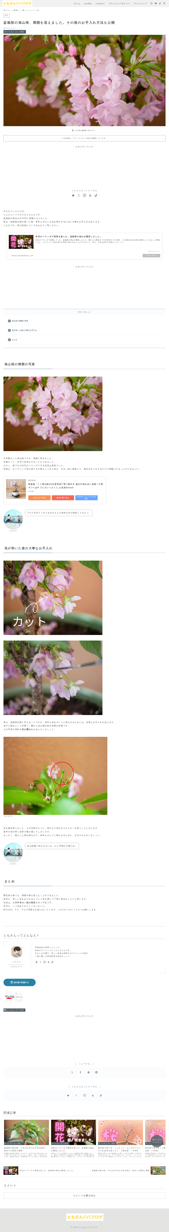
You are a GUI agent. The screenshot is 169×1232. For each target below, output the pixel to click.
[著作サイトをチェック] (73, 195)
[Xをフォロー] (78, 195)
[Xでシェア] (72, 1072)
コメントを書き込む (84, 1195)
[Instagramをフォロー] (151, 3)
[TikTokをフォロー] (160, 3)
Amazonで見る (39, 498)
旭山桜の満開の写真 (20, 321)
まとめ (14, 340)
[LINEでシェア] (88, 1072)
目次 (80, 312)
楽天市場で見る (63, 498)
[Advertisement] (84, 166)
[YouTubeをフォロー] (156, 3)
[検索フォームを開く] (164, 3)
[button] (96, 1072)
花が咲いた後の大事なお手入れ (24, 330)
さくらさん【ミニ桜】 (16, 1010)
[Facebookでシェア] (80, 1072)
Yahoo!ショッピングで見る (86, 498)
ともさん (16, 962)
